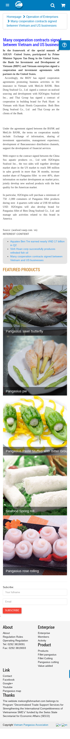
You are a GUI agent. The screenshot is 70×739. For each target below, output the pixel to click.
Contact (7, 675)
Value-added (45, 665)
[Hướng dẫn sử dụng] (64, 45)
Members (43, 636)
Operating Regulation (15, 640)
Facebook (9, 679)
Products (43, 650)
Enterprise (44, 633)
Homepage (14, 16)
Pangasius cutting (48, 662)
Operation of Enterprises (42, 16)
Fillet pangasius (47, 654)
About (6, 633)
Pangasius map (12, 690)
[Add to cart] (7, 323)
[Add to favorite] (16, 323)
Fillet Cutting (45, 658)
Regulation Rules (13, 636)
